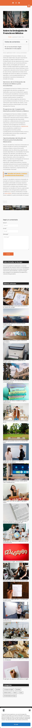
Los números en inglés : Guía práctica (13, 561)
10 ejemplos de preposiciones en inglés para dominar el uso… (15, 620)
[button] (29, 710)
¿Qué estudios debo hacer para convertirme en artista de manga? (15, 306)
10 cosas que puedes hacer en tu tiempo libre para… (15, 441)
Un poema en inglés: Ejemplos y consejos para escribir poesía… (15, 600)
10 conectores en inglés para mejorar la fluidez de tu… (15, 421)
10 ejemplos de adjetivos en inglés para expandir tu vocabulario (13, 461)
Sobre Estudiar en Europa (12, 262)
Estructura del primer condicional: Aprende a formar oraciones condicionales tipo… (15, 521)
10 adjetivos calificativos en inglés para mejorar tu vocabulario (16, 659)
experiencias (24, 126)
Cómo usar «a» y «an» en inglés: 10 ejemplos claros (15, 501)
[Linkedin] (13, 3)
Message (5, 234)
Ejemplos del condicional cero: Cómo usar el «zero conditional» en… (15, 481)
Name (5, 222)
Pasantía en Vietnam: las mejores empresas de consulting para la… (16, 381)
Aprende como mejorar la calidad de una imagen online (14, 361)
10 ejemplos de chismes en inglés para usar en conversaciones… (15, 542)
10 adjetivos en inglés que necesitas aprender (15, 639)
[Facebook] (19, 3)
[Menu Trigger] (28, 5)
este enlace (8, 193)
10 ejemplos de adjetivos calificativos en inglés (15, 679)
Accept (16, 724)
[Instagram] (16, 3)
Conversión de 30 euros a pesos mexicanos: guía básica (15, 341)
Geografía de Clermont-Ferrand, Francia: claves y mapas (14, 324)
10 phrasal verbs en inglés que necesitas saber (15, 580)
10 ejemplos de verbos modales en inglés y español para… (14, 401)
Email (5, 228)
